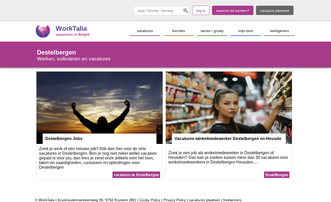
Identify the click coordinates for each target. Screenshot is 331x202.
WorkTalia (71, 28)
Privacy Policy (174, 200)
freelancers (232, 200)
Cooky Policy (149, 200)
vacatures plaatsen (204, 200)
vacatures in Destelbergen (136, 175)
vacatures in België (72, 34)
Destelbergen (276, 175)
